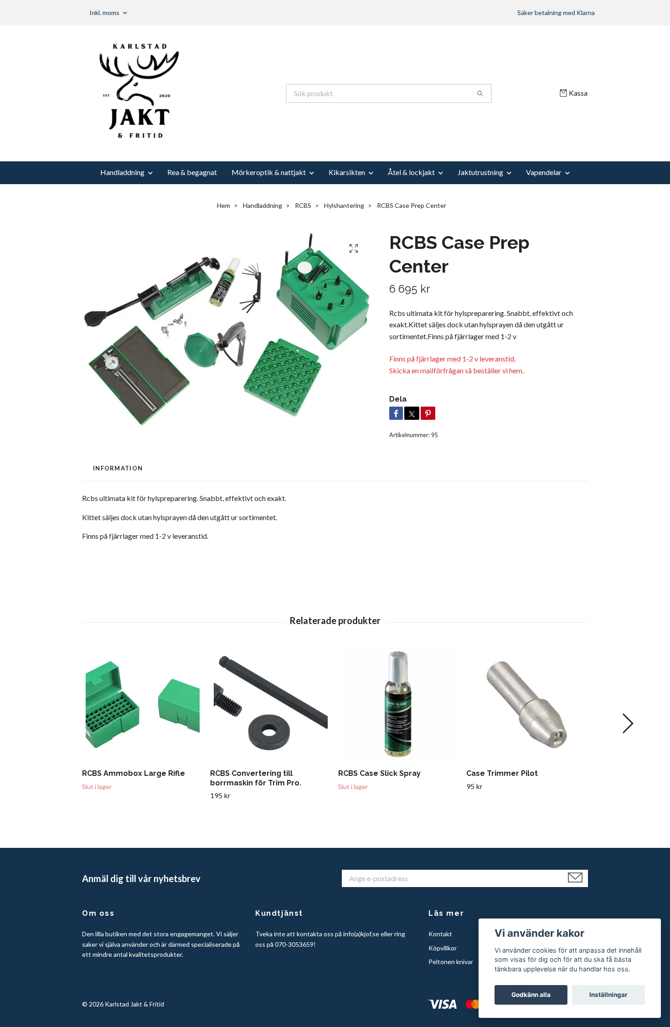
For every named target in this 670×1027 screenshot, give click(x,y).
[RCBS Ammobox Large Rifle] (142, 705)
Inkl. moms (105, 12)
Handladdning (122, 172)
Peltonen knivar (450, 961)
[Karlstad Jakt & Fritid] (208, 93)
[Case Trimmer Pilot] (527, 705)
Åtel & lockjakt (411, 172)
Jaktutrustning (480, 172)
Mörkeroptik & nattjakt (269, 172)
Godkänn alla (531, 994)
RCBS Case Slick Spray (379, 773)
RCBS (303, 205)
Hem (223, 205)
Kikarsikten (347, 172)
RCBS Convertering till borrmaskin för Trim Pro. (255, 778)
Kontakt (440, 934)
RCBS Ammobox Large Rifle (133, 773)
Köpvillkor (442, 948)
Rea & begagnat (192, 172)
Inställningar (608, 994)
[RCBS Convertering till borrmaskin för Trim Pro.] (270, 705)
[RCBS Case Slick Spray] (398, 705)
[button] (627, 723)
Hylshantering (344, 205)
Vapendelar (544, 172)
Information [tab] (118, 468)
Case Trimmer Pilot (502, 773)
